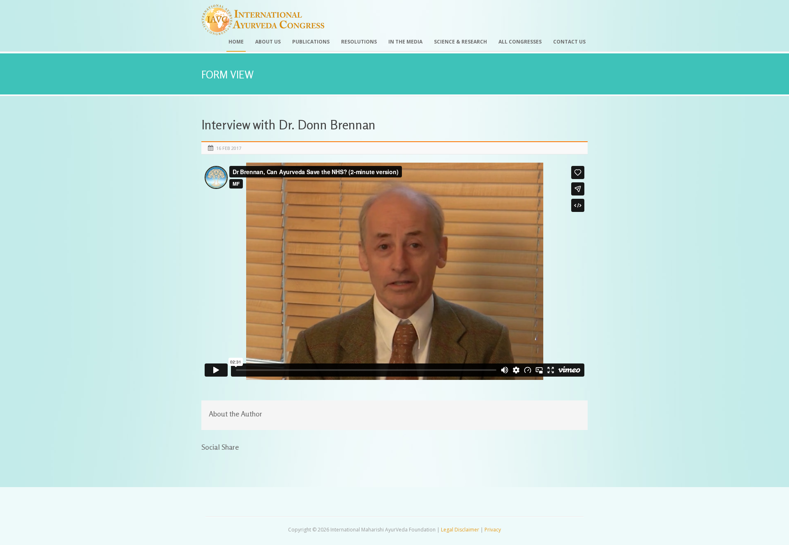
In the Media (405, 41)
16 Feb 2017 (228, 148)
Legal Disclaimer (460, 529)
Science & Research (460, 41)
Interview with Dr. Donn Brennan (288, 124)
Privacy (492, 529)
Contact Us (569, 41)
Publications (311, 41)
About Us (268, 41)
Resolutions (359, 41)
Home (236, 41)
